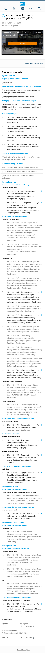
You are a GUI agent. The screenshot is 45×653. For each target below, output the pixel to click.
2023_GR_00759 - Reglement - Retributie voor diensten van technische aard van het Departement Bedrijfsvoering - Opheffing (22, 458)
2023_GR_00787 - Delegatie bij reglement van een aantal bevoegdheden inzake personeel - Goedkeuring (21, 427)
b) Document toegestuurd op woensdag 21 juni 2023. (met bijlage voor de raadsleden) (21, 91)
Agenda (25, 624)
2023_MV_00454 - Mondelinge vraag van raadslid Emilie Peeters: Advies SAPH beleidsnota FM (22, 119)
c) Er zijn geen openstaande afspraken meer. (18, 97)
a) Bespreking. (7, 82)
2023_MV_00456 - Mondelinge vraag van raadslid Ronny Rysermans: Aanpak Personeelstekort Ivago (22, 128)
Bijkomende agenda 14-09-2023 (16, 633)
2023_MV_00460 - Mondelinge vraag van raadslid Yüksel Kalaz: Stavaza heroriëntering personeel (23, 137)
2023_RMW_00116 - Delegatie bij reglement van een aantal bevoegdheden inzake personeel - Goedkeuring (21, 516)
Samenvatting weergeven (34, 63)
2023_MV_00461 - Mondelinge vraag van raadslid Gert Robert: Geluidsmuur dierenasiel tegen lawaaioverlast (23, 146)
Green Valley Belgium (23, 650)
